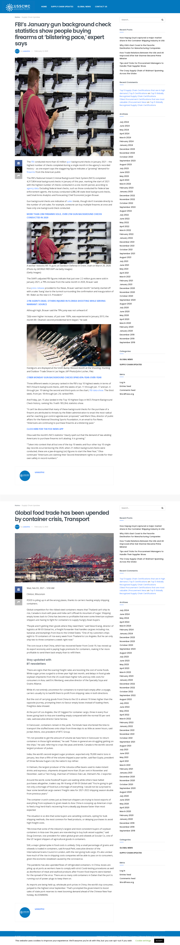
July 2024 (124, 122)
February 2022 (126, 234)
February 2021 (126, 280)
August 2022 (126, 211)
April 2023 (124, 180)
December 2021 (127, 242)
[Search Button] (162, 19)
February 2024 (127, 141)
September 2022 (128, 207)
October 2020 (126, 296)
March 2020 (125, 323)
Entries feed (125, 386)
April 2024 (124, 133)
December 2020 (127, 288)
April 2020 (124, 319)
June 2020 (125, 311)
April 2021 (124, 273)
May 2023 (124, 176)
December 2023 (127, 149)
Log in (122, 382)
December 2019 (127, 334)
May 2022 (124, 222)
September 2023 (128, 160)
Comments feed (127, 390)
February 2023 (126, 187)
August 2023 (126, 164)
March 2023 (125, 184)
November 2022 (127, 199)
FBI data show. (96, 390)
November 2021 (127, 245)
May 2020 (124, 315)
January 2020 (126, 331)
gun (69, 161)
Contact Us (101, 6)
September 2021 (127, 253)
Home (44, 6)
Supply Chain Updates (62, 6)
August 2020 (126, 303)
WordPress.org (127, 394)
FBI (32, 161)
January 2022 (126, 238)
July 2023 (124, 168)
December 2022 (127, 195)
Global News (84, 6)
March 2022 (125, 230)
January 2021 (126, 284)
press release (37, 288)
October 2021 (126, 249)
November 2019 (127, 338)
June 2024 (125, 126)
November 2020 (127, 292)
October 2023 (126, 157)
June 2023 (125, 172)
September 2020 (128, 300)
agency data (33, 188)
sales (69, 201)
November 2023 (127, 153)
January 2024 (126, 145)
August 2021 (125, 257)
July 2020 (124, 307)
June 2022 (125, 218)
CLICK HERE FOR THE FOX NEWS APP (45, 429)
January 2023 (126, 191)
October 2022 (126, 203)
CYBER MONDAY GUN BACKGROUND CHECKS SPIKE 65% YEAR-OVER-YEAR (64, 377)
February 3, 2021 (41, 51)
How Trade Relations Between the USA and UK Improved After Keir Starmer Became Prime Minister (142, 55)
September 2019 (127, 342)
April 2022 (124, 226)
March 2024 (125, 137)
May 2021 (124, 269)
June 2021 (124, 265)
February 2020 (126, 327)
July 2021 (124, 261)
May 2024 (124, 129)
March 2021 (125, 276)
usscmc (26, 51)
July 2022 (124, 215)
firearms (31, 172)
